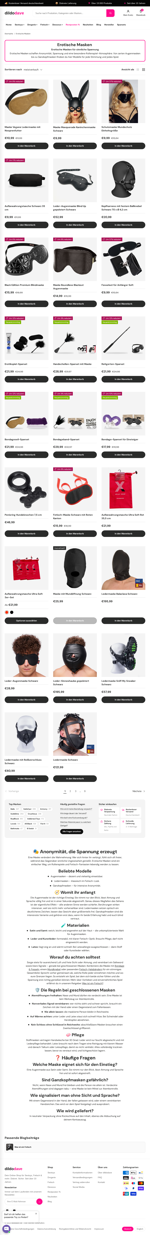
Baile (15, 809)
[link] (34, 791)
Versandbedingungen (82, 1177)
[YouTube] (14, 1210)
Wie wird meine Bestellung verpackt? (76, 809)
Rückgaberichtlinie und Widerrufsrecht (75, 1229)
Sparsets (121, 24)
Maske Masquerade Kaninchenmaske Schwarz (74, 129)
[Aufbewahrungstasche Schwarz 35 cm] (26, 180)
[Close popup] (36, 1213)
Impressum (99, 1229)
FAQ (100, 1177)
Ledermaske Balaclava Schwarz (119, 593)
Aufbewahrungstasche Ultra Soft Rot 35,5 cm (123, 516)
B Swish (31, 828)
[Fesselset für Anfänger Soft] (123, 259)
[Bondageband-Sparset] (75, 413)
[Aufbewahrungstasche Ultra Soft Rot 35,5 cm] (123, 489)
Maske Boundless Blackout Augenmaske (68, 286)
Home (9, 24)
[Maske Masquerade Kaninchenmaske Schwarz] (75, 101)
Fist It (44, 824)
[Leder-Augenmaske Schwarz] (26, 655)
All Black (30, 824)
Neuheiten (88, 24)
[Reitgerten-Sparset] (123, 338)
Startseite (9, 34)
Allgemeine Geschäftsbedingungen (19, 1229)
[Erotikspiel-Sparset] (26, 338)
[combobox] (69, 13)
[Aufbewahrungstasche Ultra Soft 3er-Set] (26, 568)
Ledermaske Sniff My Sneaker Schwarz (119, 682)
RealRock (17, 819)
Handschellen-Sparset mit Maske (72, 364)
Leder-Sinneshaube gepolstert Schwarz (71, 682)
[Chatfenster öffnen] (6, 1229)
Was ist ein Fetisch (23, 1147)
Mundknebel (54, 969)
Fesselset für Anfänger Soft (117, 285)
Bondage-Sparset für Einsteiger (120, 439)
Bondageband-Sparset (66, 439)
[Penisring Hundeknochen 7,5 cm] (26, 489)
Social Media (79, 1187)
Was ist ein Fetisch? (92, 983)
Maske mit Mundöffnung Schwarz (72, 593)
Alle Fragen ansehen (72, 831)
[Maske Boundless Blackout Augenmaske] (75, 259)
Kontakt (101, 1182)
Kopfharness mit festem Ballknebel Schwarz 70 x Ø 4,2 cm (122, 208)
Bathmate (17, 828)
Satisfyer (29, 809)
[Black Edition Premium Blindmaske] (26, 259)
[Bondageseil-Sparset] (26, 413)
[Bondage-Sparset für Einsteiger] (123, 413)
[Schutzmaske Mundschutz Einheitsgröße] (123, 101)
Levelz (15, 824)
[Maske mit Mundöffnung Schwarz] (75, 568)
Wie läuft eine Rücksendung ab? (73, 817)
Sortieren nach (13, 69)
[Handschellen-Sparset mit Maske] (75, 338)
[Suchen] (110, 13)
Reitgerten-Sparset (113, 364)
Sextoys (19, 24)
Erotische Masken (23, 34)
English (140, 1229)
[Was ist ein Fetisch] (9, 1147)
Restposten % (73, 24)
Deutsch (127, 1229)
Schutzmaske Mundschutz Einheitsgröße (117, 129)
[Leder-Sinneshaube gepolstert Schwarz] (75, 655)
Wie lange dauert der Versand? (73, 813)
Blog (98, 24)
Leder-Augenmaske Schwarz (21, 680)
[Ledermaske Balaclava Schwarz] (123, 568)
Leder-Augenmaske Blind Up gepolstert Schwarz (69, 208)
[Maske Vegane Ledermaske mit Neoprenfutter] (26, 101)
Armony (45, 809)
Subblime (17, 814)
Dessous (57, 24)
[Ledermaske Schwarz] (75, 734)
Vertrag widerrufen (81, 1182)
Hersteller (109, 24)
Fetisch (44, 24)
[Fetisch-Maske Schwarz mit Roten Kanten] (75, 489)
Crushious (34, 814)
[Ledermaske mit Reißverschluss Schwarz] (26, 734)
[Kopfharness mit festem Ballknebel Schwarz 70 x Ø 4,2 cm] (123, 180)
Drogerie (32, 24)
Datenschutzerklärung (46, 1229)
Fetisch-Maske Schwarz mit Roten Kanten (73, 516)
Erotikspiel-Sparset (16, 364)
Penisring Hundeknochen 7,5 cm (23, 514)
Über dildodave (105, 1172)
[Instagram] (7, 1210)
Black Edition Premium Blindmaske (24, 285)
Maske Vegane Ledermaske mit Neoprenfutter (22, 129)
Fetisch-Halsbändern (90, 969)
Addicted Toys (35, 819)
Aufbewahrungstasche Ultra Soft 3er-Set (24, 595)
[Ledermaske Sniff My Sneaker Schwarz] (123, 655)
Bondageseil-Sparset (17, 439)
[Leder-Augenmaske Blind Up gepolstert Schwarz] (75, 180)
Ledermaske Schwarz (65, 759)
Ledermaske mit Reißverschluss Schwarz (23, 761)
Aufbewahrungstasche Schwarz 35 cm (25, 208)
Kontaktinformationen (82, 1172)
